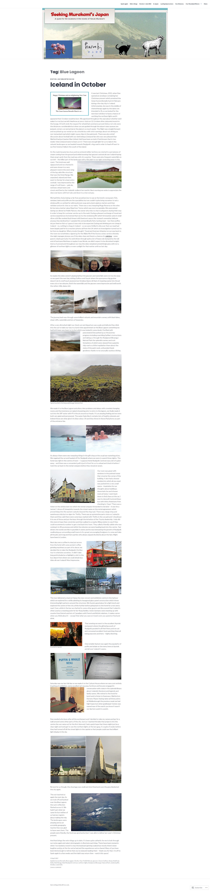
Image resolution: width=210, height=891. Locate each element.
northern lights (83, 863)
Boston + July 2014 (145, 4)
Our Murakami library (192, 4)
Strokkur (53, 864)
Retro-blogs (133, 4)
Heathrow (116, 861)
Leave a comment (55, 867)
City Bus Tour (78, 861)
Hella (52, 863)
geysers (95, 861)
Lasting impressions (167, 4)
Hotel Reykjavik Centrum (70, 863)
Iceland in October (78, 84)
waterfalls (59, 864)
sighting (109, 236)
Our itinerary (179, 4)
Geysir (101, 861)
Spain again (124, 4)
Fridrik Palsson (87, 861)
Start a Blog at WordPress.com (59, 885)
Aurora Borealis (60, 861)
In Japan (155, 4)
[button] (66, 261)
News (205, 4)
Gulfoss (105, 861)
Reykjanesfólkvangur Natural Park (99, 863)
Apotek (52, 861)
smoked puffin (114, 863)
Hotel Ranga (58, 863)
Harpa (111, 861)
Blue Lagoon (70, 861)
